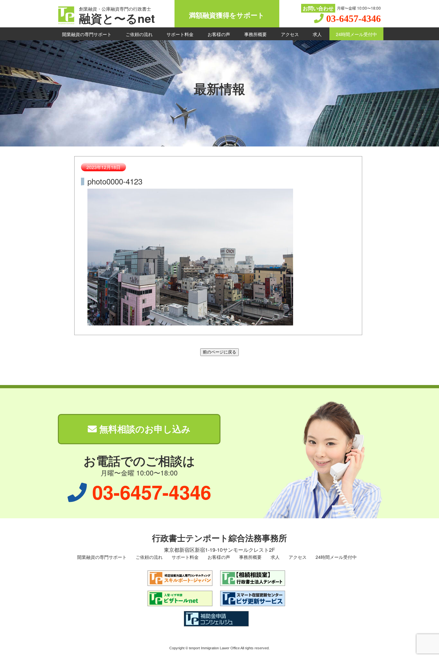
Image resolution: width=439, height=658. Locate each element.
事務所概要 (255, 34)
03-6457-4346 (353, 18)
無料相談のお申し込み (144, 428)
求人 (317, 34)
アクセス (290, 34)
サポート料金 (179, 34)
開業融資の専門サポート (87, 34)
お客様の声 (219, 34)
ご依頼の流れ (139, 34)
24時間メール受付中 (356, 34)
